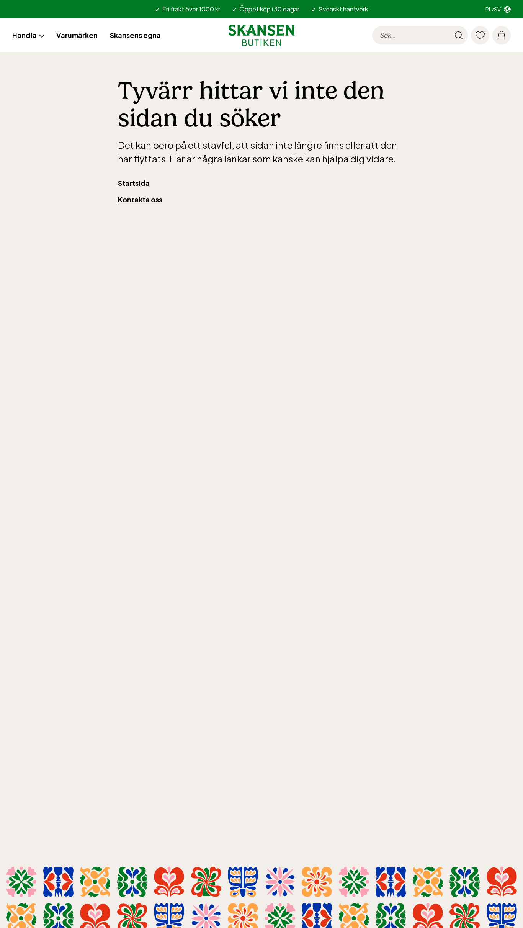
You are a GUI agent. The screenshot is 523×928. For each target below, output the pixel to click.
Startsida (134, 183)
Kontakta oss (140, 199)
